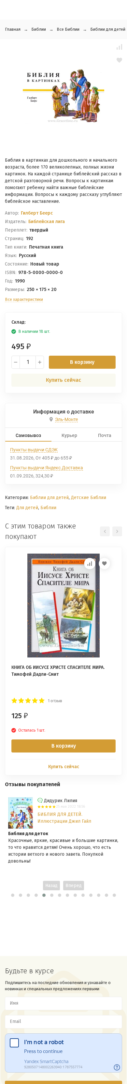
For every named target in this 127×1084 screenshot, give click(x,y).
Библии (38, 29)
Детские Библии (88, 497)
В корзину (82, 362)
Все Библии (68, 29)
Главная (13, 29)
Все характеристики (24, 299)
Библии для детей (107, 29)
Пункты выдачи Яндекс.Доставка (46, 467)
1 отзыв (55, 700)
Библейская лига (46, 221)
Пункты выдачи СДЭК (34, 449)
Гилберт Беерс (37, 213)
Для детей (27, 507)
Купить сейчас (63, 380)
